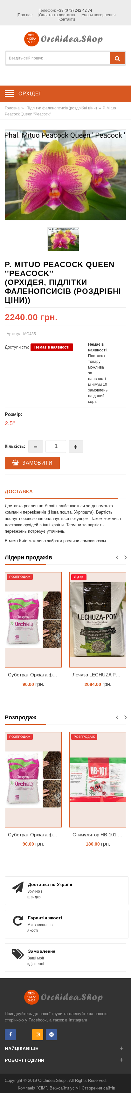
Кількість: (15, 446)
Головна (12, 108)
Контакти (67, 19)
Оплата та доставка (57, 15)
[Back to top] (124, 1081)
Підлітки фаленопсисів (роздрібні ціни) (61, 108)
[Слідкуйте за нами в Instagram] (37, 1034)
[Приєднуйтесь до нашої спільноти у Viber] (24, 1034)
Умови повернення (99, 15)
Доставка (19, 491)
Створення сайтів (98, 1088)
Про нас (25, 15)
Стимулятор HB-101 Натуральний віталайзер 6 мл (99, 834)
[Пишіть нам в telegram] (51, 1034)
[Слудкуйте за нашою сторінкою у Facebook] (10, 1034)
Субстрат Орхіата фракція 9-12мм (35, 674)
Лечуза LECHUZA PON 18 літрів (99, 674)
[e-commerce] (65, 38)
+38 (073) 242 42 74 (74, 10)
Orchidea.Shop (52, 1080)
